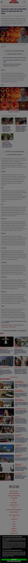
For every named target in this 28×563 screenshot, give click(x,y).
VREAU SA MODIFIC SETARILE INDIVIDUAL (14, 561)
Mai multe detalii (7, 541)
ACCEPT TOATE (14, 559)
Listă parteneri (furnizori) (5, 557)
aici (16, 545)
